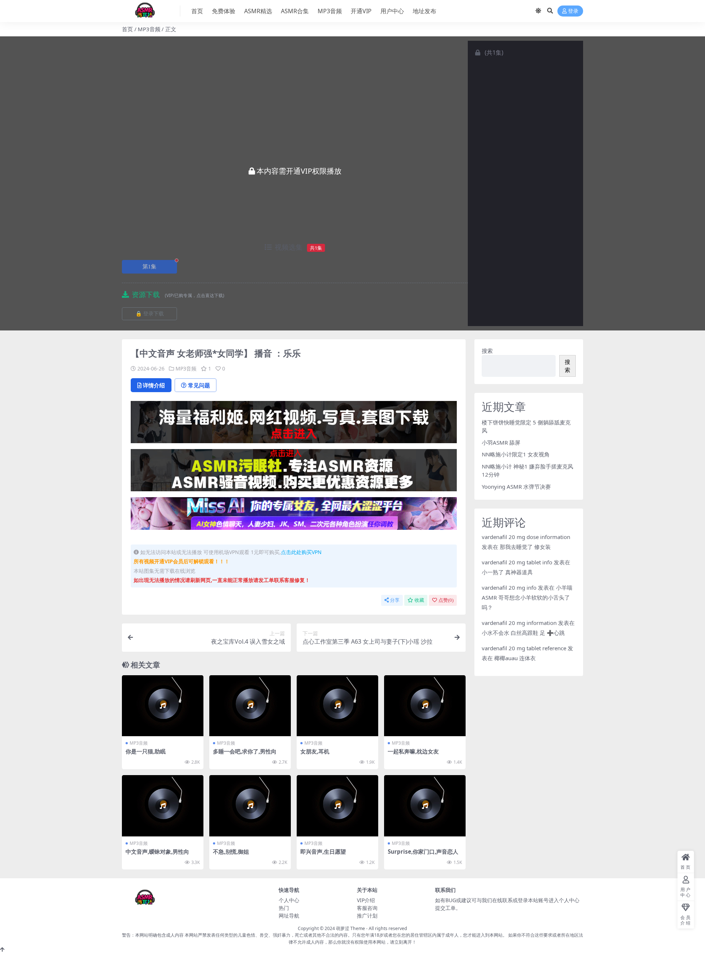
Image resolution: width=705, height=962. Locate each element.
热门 (284, 907)
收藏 (419, 600)
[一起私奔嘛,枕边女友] (425, 706)
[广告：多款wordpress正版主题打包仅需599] (294, 424)
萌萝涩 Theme (350, 928)
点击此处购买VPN (301, 552)
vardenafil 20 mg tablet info (517, 562)
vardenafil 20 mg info (509, 587)
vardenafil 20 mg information (519, 622)
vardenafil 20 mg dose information (526, 536)
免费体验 (223, 11)
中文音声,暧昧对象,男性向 (157, 851)
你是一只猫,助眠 (146, 751)
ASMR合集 (295, 11)
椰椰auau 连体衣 (515, 658)
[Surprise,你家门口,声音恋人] (425, 805)
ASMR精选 (258, 11)
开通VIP (361, 11)
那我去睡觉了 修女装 (525, 546)
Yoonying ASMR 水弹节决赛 (516, 486)
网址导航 (289, 915)
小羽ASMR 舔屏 (501, 442)
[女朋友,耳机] (337, 706)
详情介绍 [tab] (154, 385)
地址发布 (424, 11)
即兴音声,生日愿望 (323, 851)
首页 (197, 11)
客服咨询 (367, 907)
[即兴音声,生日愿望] (337, 805)
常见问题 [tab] (199, 385)
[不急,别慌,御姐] (250, 805)
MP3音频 (330, 11)
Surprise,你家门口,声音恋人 (423, 851)
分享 (395, 600)
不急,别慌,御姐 (231, 851)
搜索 (487, 350)
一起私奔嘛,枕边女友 (413, 751)
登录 (573, 11)
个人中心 (289, 900)
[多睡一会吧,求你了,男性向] (250, 706)
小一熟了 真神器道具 (507, 572)
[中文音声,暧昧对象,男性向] (162, 805)
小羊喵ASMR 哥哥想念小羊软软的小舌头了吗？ (527, 597)
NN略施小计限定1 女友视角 (516, 454)
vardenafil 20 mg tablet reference (524, 648)
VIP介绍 (366, 900)
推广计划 (367, 915)
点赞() (445, 600)
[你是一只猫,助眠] (162, 706)
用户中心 (392, 11)
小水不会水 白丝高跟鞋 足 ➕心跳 (523, 632)
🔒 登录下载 (149, 314)
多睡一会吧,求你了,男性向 (244, 751)
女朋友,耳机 (314, 751)
